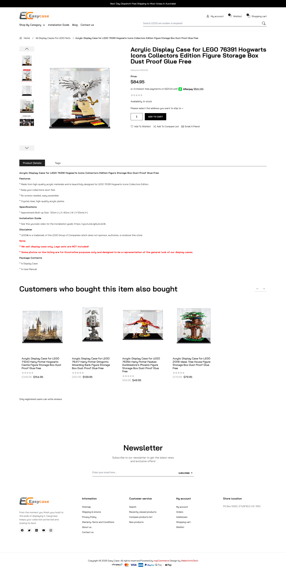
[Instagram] (51, 530)
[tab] (32, 163)
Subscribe (184, 473)
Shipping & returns (91, 512)
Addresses (181, 517)
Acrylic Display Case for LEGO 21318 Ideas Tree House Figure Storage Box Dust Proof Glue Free (191, 363)
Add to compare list (168, 126)
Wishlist (180, 527)
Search (132, 506)
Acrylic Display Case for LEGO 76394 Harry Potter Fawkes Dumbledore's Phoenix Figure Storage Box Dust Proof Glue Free (141, 365)
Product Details (32, 163)
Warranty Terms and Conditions (98, 522)
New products (136, 522)
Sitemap (86, 506)
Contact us (87, 24)
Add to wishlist (142, 126)
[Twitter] (29, 530)
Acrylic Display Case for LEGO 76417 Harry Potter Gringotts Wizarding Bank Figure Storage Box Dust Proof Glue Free (91, 363)
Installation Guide (58, 24)
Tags (57, 163)
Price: (134, 76)
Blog (75, 24)
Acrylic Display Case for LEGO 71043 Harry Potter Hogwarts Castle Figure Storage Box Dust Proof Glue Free (41, 363)
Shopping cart (183, 522)
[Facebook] (22, 530)
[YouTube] (43, 530)
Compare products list (140, 517)
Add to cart (155, 116)
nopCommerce (162, 560)
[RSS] (36, 530)
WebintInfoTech (189, 560)
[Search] (264, 23)
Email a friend (192, 126)
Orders (179, 512)
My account (182, 506)
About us (86, 527)
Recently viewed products (142, 512)
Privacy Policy (89, 517)
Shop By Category (30, 24)
